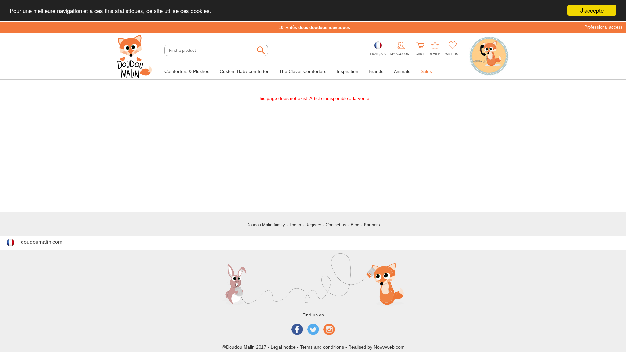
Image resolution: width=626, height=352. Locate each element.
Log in (295, 224)
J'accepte (592, 10)
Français (378, 54)
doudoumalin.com (41, 242)
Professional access (603, 27)
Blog (355, 224)
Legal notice (283, 347)
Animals (402, 71)
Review (435, 54)
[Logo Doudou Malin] (136, 57)
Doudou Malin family (265, 224)
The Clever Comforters (302, 71)
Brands (376, 71)
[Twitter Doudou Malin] (313, 330)
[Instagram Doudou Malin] (329, 330)
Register (313, 224)
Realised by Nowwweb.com (376, 347)
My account (400, 54)
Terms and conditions (322, 347)
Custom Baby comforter (244, 71)
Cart (420, 54)
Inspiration (347, 71)
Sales (426, 71)
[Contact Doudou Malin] (489, 57)
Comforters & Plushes (186, 71)
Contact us (336, 224)
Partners (372, 224)
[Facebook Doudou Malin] (297, 330)
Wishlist (452, 54)
